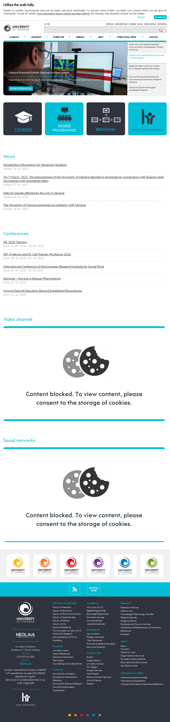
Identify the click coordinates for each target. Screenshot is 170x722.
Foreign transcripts (95, 637)
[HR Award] (25, 699)
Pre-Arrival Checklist (96, 647)
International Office (130, 37)
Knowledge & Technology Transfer (137, 614)
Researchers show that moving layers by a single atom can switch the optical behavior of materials (55, 80)
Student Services (94, 670)
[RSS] (74, 589)
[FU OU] (71, 565)
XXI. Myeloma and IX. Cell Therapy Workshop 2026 (37, 254)
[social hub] (93, 589)
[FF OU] (98, 565)
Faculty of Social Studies (64, 617)
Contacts (153, 37)
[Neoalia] (25, 635)
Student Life (61, 37)
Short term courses (95, 617)
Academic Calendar (96, 624)
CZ (45, 24)
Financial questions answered (101, 644)
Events (90, 657)
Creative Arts (126, 611)
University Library (61, 650)
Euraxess (125, 634)
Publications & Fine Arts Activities (136, 624)
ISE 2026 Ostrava (15, 242)
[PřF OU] (125, 565)
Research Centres (129, 618)
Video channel (17, 319)
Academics (17, 37)
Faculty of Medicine (62, 607)
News (9, 156)
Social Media (93, 674)
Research (83, 37)
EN (49, 24)
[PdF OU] (44, 565)
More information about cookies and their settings (63, 13)
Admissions (39, 37)
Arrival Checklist (94, 680)
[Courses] (22, 118)
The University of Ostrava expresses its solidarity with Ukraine (44, 205)
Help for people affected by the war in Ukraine (33, 193)
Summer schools (94, 621)
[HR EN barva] (147, 118)
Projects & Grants (128, 621)
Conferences (15, 234)
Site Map (110, 24)
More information (20, 89)
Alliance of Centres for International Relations (142, 684)
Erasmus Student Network (99, 677)
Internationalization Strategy (134, 677)
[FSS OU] (18, 565)
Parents (90, 684)
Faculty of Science (61, 621)
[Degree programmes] (64, 118)
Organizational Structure (132, 656)
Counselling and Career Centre (67, 664)
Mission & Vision (128, 652)
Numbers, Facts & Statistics (133, 659)
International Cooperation (133, 681)
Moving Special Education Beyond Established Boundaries (42, 290)
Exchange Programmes (97, 614)
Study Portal (150, 24)
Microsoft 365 (121, 24)
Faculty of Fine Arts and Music (67, 614)
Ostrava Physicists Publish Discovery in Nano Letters (39, 73)
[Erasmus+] (106, 118)
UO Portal (162, 24)
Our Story (125, 649)
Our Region (92, 667)
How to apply (93, 634)
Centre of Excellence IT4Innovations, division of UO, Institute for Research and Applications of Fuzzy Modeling (67, 634)
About (104, 37)
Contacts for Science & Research (67, 684)
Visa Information (94, 640)
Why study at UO (95, 607)
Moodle (132, 24)
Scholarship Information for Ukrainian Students (35, 165)
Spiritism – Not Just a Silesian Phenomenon (32, 278)
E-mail (140, 24)
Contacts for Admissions (64, 674)
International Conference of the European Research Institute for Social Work (53, 266)
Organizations (93, 660)
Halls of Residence (61, 654)
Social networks (19, 440)
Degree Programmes (96, 611)
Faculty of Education (62, 611)
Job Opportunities (129, 666)
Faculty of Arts (59, 624)
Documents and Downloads (134, 662)
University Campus (95, 664)
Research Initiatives (130, 608)
